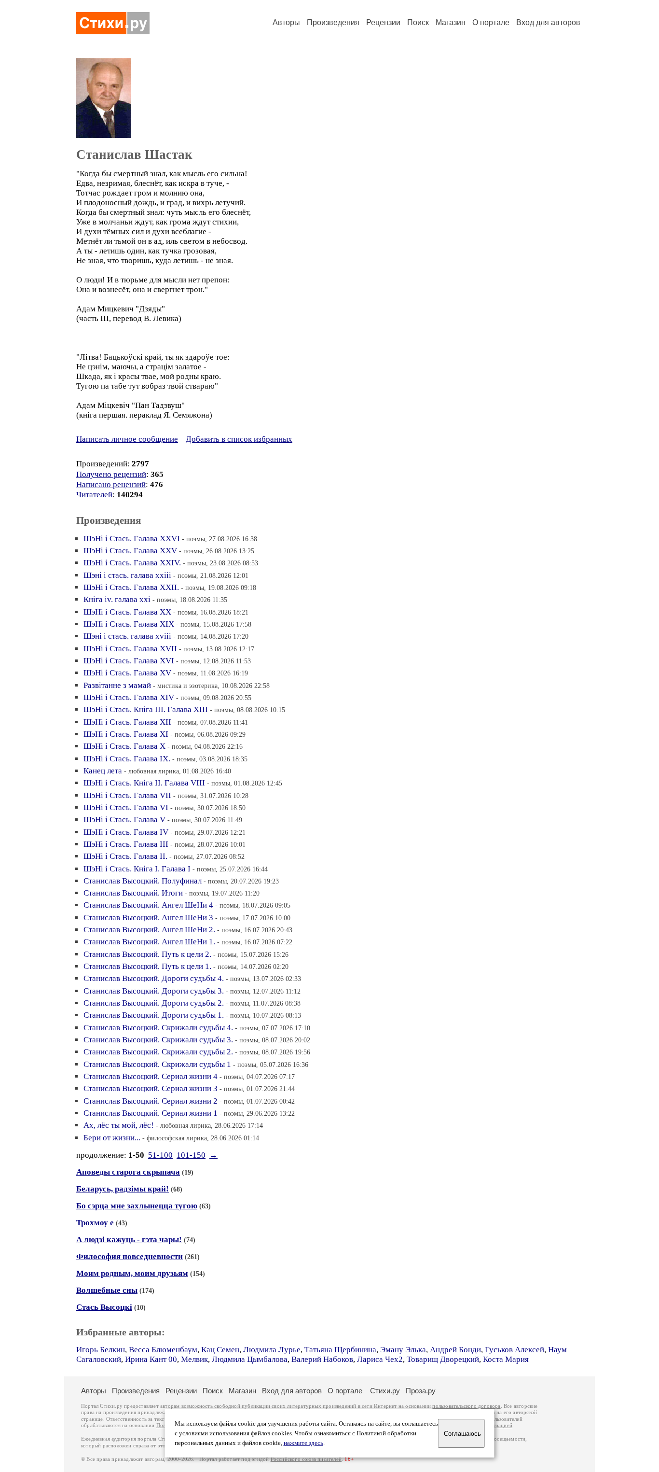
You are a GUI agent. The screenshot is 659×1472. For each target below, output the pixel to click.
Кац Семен (220, 1349)
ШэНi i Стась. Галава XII (127, 722)
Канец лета (102, 770)
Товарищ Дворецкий (443, 1359)
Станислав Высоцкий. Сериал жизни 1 (150, 1113)
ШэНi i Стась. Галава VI (125, 807)
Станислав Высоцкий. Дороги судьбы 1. (153, 1015)
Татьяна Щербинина (340, 1349)
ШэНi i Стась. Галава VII (127, 795)
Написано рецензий (111, 484)
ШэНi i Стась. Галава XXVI (131, 538)
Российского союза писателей (306, 1459)
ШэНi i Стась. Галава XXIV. (132, 562)
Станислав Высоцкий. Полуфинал (142, 880)
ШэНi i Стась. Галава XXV (130, 550)
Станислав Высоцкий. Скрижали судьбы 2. (158, 1051)
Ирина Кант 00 (151, 1359)
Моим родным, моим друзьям (132, 1273)
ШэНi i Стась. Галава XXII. (131, 587)
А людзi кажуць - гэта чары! (129, 1239)
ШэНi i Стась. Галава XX (127, 612)
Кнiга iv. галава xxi (117, 599)
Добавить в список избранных (239, 439)
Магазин (451, 22)
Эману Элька (403, 1349)
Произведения (333, 22)
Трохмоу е (95, 1222)
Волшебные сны (106, 1290)
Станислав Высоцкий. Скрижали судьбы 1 (157, 1064)
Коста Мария (506, 1359)
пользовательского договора (466, 1406)
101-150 (191, 1155)
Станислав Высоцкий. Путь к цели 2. (147, 954)
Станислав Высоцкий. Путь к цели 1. (147, 966)
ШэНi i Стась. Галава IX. (126, 758)
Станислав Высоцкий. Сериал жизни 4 (150, 1076)
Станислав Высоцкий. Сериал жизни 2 (150, 1101)
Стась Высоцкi (104, 1307)
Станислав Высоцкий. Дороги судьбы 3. (153, 990)
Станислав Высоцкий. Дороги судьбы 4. (153, 978)
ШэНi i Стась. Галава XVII (130, 648)
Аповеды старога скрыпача (128, 1172)
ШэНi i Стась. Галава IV (125, 832)
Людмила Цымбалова (250, 1359)
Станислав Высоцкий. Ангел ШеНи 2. (149, 929)
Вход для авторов (548, 22)
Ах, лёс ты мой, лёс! (118, 1125)
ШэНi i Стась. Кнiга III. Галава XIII (145, 709)
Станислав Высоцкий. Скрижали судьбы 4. (158, 1027)
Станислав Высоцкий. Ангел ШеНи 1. (149, 941)
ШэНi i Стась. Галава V (124, 819)
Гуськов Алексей (514, 1349)
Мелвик (194, 1359)
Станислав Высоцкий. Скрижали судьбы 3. (158, 1039)
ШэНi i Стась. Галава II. (125, 856)
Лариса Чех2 (380, 1359)
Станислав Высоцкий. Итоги (133, 892)
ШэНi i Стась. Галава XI (125, 734)
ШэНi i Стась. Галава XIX (128, 624)
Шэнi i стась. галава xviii (127, 636)
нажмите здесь (303, 1443)
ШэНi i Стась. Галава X (124, 746)
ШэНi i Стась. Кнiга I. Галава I (137, 868)
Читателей (94, 494)
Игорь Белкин (100, 1349)
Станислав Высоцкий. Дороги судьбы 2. (153, 1003)
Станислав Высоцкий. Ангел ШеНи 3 (148, 917)
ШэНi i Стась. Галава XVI (128, 660)
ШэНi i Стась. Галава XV (127, 672)
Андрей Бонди (455, 1349)
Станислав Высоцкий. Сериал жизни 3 (150, 1088)
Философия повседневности (129, 1256)
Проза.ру (421, 1391)
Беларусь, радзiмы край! (122, 1188)
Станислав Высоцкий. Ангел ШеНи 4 (148, 905)
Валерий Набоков (322, 1359)
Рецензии (383, 22)
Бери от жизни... (111, 1137)
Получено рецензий (111, 474)
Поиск (418, 22)
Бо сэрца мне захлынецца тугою (136, 1205)
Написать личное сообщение (127, 439)
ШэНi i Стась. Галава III (125, 844)
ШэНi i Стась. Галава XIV (128, 697)
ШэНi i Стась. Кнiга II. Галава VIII (144, 782)
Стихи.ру (385, 1391)
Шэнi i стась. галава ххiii (127, 575)
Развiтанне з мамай (117, 685)
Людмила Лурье (272, 1349)
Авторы (286, 22)
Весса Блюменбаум (163, 1349)
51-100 (160, 1155)
